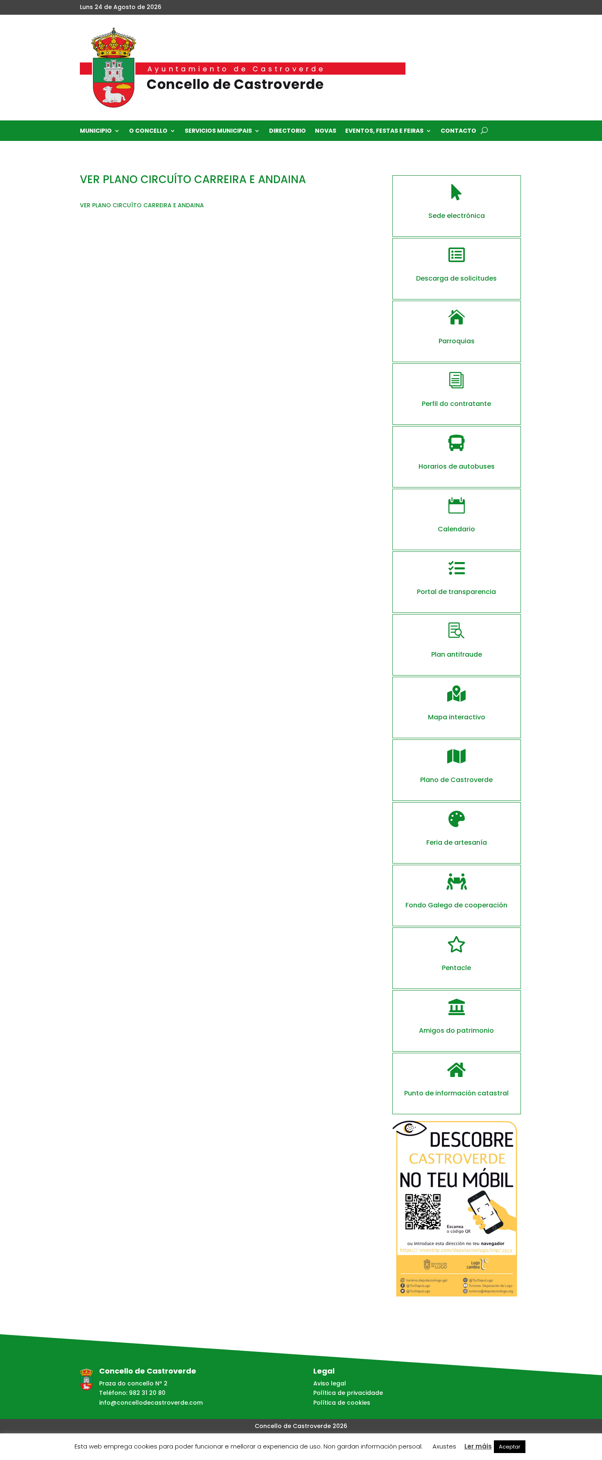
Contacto (458, 131)
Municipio (96, 131)
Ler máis (478, 1446)
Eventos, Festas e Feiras (384, 131)
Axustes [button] (444, 1446)
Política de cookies (341, 1403)
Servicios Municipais (218, 131)
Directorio (287, 131)
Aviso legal (329, 1383)
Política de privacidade (348, 1393)
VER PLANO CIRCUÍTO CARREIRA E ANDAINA (142, 205)
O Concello (148, 131)
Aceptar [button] (510, 1447)
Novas (325, 131)
